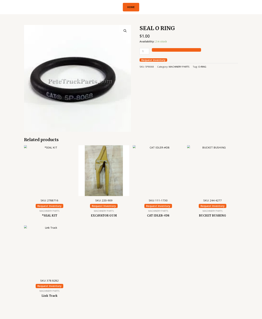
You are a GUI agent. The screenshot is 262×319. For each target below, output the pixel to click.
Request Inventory (153, 60)
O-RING (202, 66)
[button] (131, 7)
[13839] (176, 50)
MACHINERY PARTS (179, 66)
